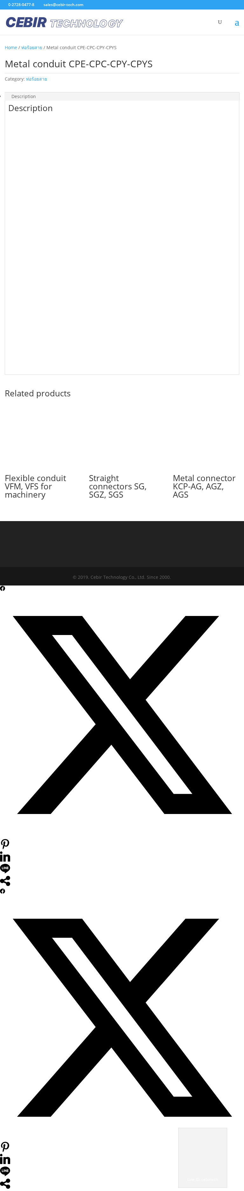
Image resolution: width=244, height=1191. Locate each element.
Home (11, 47)
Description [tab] (23, 96)
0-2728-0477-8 (21, 4)
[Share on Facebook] (2, 589)
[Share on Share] (5, 884)
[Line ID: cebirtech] (202, 1172)
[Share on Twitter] (122, 835)
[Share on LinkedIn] (5, 860)
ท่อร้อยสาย (31, 47)
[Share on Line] (5, 872)
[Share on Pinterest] (5, 847)
